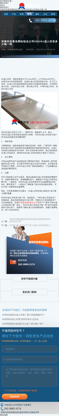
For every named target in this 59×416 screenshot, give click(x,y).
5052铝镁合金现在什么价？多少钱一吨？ (24, 324)
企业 (45, 14)
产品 (14, 14)
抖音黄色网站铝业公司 (28, 202)
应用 (22, 14)
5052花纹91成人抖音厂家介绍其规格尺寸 (24, 315)
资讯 (29, 14)
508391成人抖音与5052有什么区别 (21, 319)
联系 (53, 14)
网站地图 (4, 415)
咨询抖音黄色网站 (38, 242)
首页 (6, 14)
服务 (37, 14)
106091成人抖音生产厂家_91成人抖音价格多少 (29, 225)
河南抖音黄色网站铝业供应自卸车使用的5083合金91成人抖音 (29, 220)
